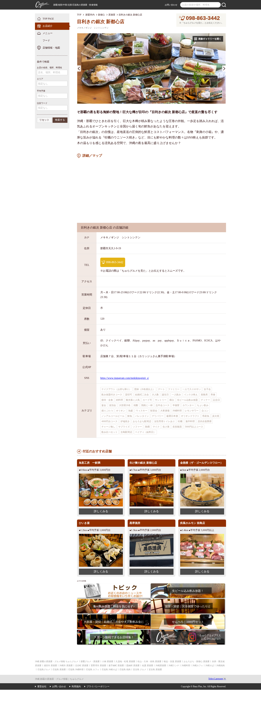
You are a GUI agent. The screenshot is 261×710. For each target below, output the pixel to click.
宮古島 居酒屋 (155, 669)
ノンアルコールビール (112, 416)
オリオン (120, 410)
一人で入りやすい (191, 389)
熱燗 (147, 426)
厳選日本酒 (172, 416)
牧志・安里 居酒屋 (172, 661)
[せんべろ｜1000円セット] (188, 615)
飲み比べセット (109, 432)
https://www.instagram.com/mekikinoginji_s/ (124, 378)
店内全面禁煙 (205, 421)
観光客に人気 (133, 400)
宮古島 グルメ (139, 669)
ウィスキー (141, 410)
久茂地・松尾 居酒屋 (125, 661)
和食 (213, 394)
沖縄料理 (177, 410)
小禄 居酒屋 (107, 661)
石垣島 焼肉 (124, 669)
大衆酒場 (164, 410)
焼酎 (136, 405)
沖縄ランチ (174, 665)
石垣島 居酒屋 (59, 669)
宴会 (103, 405)
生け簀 (166, 426)
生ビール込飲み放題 (187, 400)
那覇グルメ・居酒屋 (90, 661)
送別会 (112, 405)
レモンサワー (192, 410)
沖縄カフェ (197, 665)
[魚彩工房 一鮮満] (101, 475)
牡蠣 (180, 421)
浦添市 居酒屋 (50, 665)
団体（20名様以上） (144, 389)
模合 (171, 400)
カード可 (147, 400)
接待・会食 (107, 400)
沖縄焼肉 (220, 665)
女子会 (207, 389)
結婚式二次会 (142, 394)
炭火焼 (215, 416)
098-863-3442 (203, 18)
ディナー (205, 400)
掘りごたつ (107, 410)
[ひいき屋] (101, 535)
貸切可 (128, 394)
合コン (205, 410)
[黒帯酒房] (151, 535)
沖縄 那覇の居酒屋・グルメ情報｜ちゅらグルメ (59, 679)
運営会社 (41, 686)
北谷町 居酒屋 (81, 665)
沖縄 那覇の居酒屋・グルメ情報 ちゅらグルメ (56, 661)
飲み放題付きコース (111, 394)
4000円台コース (109, 421)
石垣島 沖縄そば (109, 669)
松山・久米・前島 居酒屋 (149, 661)
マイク (156, 426)
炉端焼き (125, 421)
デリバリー (157, 416)
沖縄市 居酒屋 (66, 665)
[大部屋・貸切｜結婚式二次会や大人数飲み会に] (114, 615)
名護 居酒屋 (147, 665)
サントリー (160, 400)
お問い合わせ (171, 5)
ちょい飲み (202, 405)
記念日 (216, 400)
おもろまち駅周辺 (142, 421)
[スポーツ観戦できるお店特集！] (114, 631)
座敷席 (204, 394)
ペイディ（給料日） (145, 432)
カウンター (188, 405)
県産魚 (205, 416)
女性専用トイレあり (164, 421)
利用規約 (76, 686)
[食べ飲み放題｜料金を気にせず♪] (114, 600)
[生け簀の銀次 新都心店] (151, 475)
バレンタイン (142, 416)
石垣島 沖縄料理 (75, 669)
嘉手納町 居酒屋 (116, 665)
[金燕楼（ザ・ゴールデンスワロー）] (202, 475)
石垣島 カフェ (92, 669)
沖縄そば (209, 665)
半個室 (176, 405)
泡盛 (130, 410)
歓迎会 (153, 410)
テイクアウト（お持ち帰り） (116, 389)
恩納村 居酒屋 (132, 665)
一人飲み (176, 394)
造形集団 (177, 426)
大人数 (155, 394)
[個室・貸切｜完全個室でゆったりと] (188, 600)
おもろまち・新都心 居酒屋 (196, 661)
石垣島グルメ (43, 669)
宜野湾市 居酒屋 (98, 665)
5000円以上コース (194, 426)
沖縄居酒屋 (161, 665)
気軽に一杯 (147, 405)
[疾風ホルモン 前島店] (202, 535)
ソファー (137, 426)
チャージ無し (108, 426)
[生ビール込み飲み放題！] (188, 584)
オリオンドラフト (190, 416)
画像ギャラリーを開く (209, 38)
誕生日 (165, 394)
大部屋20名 (124, 405)
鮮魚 (129, 416)
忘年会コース (162, 405)
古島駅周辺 (126, 432)
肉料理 (119, 400)
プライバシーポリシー (98, 686)
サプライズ (124, 426)
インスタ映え (191, 394)
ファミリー (173, 389)
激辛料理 (190, 421)
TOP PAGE (48, 18)
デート (161, 389)
